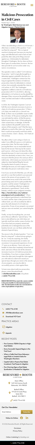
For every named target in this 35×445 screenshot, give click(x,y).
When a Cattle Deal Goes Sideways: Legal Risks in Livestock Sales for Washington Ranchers (16, 356)
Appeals (8, 333)
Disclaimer (17, 428)
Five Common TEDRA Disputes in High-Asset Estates (17, 344)
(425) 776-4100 (9, 276)
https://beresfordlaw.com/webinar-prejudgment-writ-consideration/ (15, 194)
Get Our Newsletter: (10, 407)
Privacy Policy (17, 431)
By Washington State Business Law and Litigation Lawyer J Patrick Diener (15, 26)
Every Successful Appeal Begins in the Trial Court (17, 350)
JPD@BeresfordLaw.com (14, 313)
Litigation (9, 327)
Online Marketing (12, 437)
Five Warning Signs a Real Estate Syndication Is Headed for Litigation (16, 368)
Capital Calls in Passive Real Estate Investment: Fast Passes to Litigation (16, 363)
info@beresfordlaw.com (11, 273)
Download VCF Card (13, 316)
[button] (32, 5)
